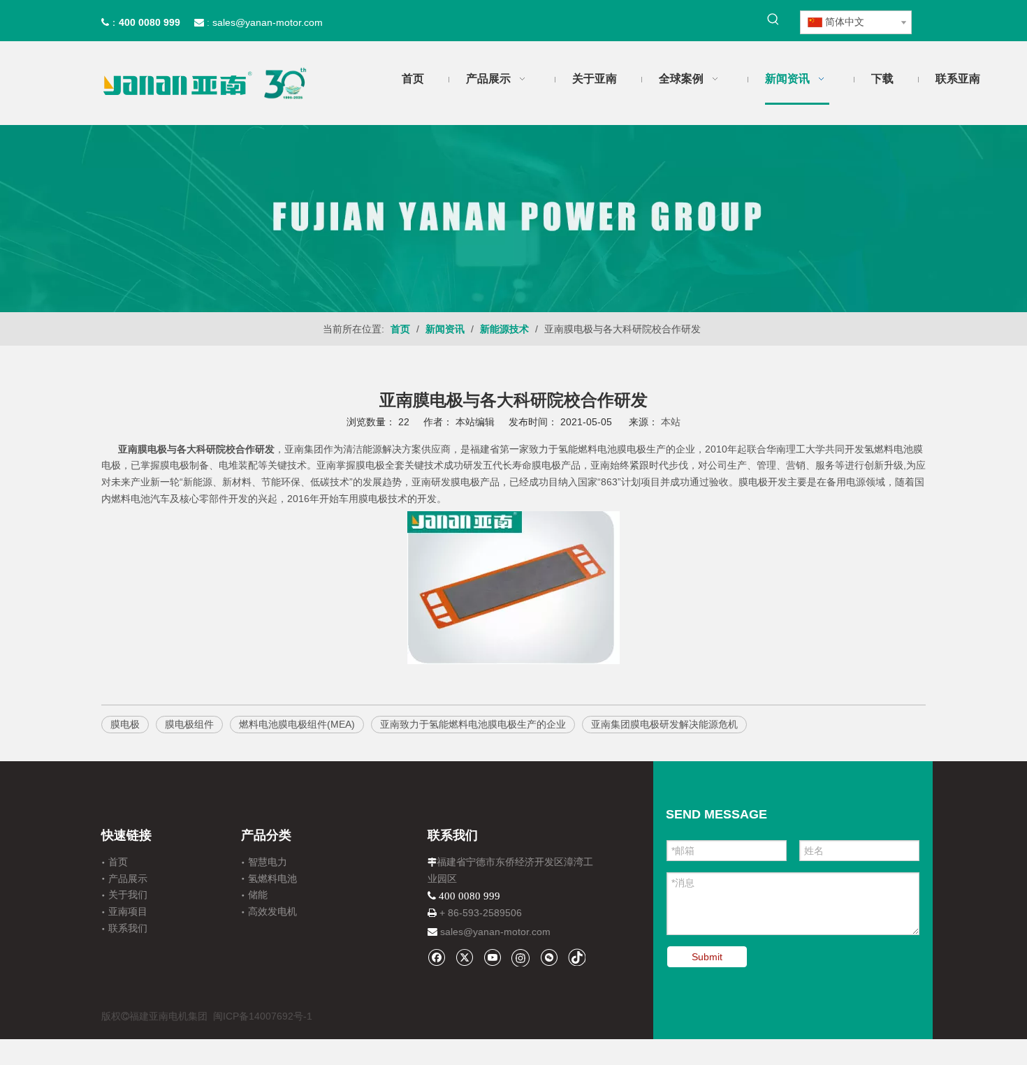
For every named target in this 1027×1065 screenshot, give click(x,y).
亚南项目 (127, 911)
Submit (707, 956)
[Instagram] (520, 957)
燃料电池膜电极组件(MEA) (297, 724)
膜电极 (370, 465)
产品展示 (127, 878)
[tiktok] (576, 957)
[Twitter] (464, 957)
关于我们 (127, 894)
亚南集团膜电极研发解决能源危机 (664, 724)
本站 (670, 421)
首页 (118, 861)
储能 (258, 894)
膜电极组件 (189, 724)
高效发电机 (272, 911)
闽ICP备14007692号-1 (262, 1016)
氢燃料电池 (272, 878)
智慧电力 (267, 861)
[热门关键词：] (773, 19)
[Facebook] (436, 957)
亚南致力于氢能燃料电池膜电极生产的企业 (473, 724)
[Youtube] (492, 957)
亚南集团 (303, 449)
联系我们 (127, 928)
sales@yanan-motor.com (495, 931)
